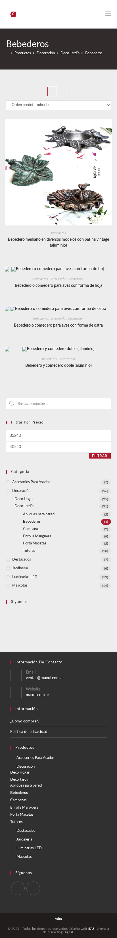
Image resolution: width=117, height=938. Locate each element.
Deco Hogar (24, 499)
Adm (58, 918)
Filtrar (99, 456)
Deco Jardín (58, 279)
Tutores (29, 551)
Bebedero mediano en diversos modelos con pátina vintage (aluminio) (58, 242)
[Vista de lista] (65, 91)
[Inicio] (7, 53)
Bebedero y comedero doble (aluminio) (58, 366)
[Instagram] (32, 618)
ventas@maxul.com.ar (45, 678)
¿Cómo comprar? (25, 721)
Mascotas (20, 585)
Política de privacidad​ (28, 732)
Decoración (75, 279)
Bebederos (94, 53)
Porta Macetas (34, 543)
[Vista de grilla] (52, 91)
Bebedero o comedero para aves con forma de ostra (58, 325)
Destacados (21, 559)
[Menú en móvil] (108, 14)
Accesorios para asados (31, 482)
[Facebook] (14, 618)
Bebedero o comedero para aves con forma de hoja (58, 286)
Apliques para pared (39, 514)
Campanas (31, 529)
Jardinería (20, 568)
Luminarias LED (24, 577)
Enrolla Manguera (37, 536)
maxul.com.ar (37, 695)
